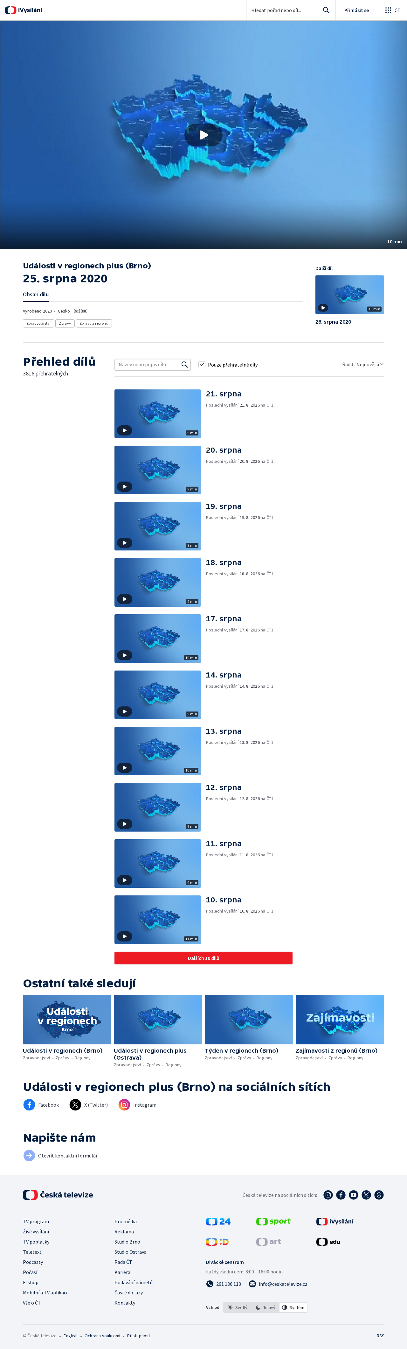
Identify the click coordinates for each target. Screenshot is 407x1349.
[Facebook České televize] (341, 1195)
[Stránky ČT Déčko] (217, 1244)
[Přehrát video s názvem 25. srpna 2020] (203, 135)
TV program (36, 1221)
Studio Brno (127, 1241)
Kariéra (122, 1272)
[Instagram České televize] (328, 1195)
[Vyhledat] (185, 364)
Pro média (125, 1221)
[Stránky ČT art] (268, 1244)
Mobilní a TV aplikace (46, 1292)
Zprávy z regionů (93, 323)
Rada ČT (123, 1262)
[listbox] (265, 1307)
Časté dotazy (128, 1292)
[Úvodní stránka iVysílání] (29, 10)
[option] (237, 1307)
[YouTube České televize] (353, 1195)
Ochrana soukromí (102, 1336)
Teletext (32, 1252)
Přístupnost (138, 1336)
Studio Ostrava (130, 1252)
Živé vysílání (36, 1231)
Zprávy (65, 323)
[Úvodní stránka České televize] (58, 1195)
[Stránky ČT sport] (273, 1223)
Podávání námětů (133, 1282)
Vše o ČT (32, 1302)
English (70, 1336)
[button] (203, 135)
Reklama (124, 1231)
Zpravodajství (38, 323)
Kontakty (124, 1302)
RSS (380, 1336)
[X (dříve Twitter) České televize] (366, 1195)
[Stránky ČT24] (218, 1223)
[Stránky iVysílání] (335, 1223)
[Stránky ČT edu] (328, 1244)
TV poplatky (36, 1241)
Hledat (326, 10)
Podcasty (33, 1262)
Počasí (30, 1272)
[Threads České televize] (379, 1195)
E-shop (30, 1282)
